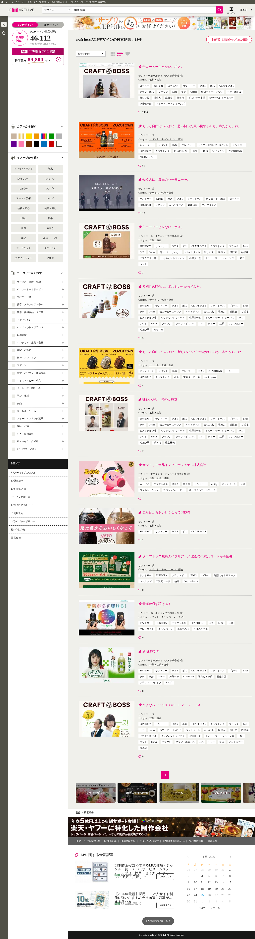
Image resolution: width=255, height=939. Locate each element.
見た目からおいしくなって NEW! (166, 512)
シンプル (50, 188)
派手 (50, 218)
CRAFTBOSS (181, 151)
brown (154, 323)
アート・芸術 (23, 198)
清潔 (23, 228)
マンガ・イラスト (23, 168)
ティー (211, 323)
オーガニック (23, 248)
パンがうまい (209, 204)
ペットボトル (234, 91)
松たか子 (144, 329)
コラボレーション (149, 490)
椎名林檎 (158, 329)
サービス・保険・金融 (161, 192)
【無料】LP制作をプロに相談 (229, 39)
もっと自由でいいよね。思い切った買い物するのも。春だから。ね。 (191, 126)
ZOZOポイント (148, 157)
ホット (143, 264)
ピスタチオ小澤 (196, 97)
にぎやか (23, 188)
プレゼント (187, 145)
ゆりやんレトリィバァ (221, 97)
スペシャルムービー (174, 490)
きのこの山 (183, 629)
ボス (212, 85)
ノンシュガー (236, 323)
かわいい (50, 178)
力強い (23, 218)
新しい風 (144, 97)
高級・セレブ (50, 238)
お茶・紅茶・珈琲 (159, 478)
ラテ (183, 91)
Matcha (161, 676)
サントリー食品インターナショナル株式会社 (174, 465)
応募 (174, 145)
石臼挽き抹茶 (205, 676)
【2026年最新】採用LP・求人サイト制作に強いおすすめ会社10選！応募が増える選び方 (144, 896)
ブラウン (166, 323)
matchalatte (188, 676)
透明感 (50, 258)
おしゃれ (158, 85)
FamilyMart (145, 204)
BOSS (203, 85)
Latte (174, 91)
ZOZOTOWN (235, 151)
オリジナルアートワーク (202, 490)
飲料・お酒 (155, 79)
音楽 (242, 484)
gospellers (192, 204)
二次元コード (163, 581)
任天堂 (186, 484)
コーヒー (144, 85)
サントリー (189, 85)
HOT (240, 258)
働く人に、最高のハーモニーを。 (166, 179)
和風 (50, 168)
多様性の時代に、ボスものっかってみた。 (172, 286)
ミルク (169, 682)
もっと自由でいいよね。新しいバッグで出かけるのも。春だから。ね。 (193, 352)
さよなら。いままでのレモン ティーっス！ (173, 705)
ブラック (163, 91)
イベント (163, 145)
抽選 (177, 581)
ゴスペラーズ (176, 204)
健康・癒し (50, 208)
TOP (78, 812)
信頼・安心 (23, 208)
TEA (201, 323)
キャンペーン (147, 145)
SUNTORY (173, 85)
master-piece (210, 377)
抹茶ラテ (174, 676)
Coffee (193, 91)
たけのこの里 (200, 629)
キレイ (50, 198)
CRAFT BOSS (226, 85)
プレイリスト (147, 629)
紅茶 (222, 323)
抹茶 (151, 676)
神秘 (23, 238)
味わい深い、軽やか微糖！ (161, 399)
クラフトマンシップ (150, 682)
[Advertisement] (38, 93)
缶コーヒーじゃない (212, 91)
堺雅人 (157, 97)
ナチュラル (50, 248)
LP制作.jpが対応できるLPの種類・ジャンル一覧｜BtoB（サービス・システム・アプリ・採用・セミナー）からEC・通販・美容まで (144, 867)
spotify (214, 484)
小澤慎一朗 (146, 103)
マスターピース (191, 377)
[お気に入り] (128, 54)
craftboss (205, 575)
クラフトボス (147, 91)
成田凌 (168, 97)
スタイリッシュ (23, 258)
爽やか (50, 228)
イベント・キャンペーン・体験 (166, 139)
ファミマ (160, 204)
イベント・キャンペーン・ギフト (167, 617)
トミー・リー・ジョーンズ (170, 103)
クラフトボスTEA (185, 323)
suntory (159, 198)
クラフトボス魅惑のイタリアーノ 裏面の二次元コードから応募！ (189, 556)
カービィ (144, 484)
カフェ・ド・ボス (215, 198)
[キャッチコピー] (120, 54)
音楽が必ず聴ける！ (156, 603)
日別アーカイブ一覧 (209, 908)
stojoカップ (145, 581)
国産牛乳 (221, 676)
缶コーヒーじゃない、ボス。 (163, 66)
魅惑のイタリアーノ (224, 575)
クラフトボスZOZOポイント (213, 145)
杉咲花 (180, 97)
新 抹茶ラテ (150, 651)
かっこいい (23, 178)
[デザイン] (113, 54)
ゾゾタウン (218, 151)
